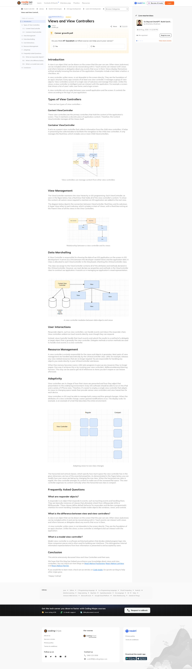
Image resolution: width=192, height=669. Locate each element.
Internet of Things (134, 595)
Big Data (93, 593)
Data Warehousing (119, 595)
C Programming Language (86, 590)
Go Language (119, 593)
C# (128, 593)
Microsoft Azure (86, 595)
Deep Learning (82, 593)
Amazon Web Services (70, 595)
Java (64, 590)
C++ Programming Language (107, 590)
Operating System (105, 593)
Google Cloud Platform (102, 595)
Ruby (134, 593)
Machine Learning (68, 593)
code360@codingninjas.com (97, 659)
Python (72, 590)
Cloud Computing (126, 590)
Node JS (137, 590)
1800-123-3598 (92, 655)
